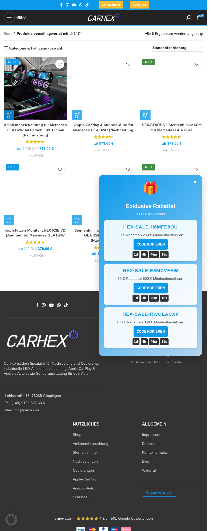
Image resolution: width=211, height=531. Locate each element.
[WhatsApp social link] (81, 5)
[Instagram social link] (67, 5)
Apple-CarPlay (84, 479)
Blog (145, 461)
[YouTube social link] (74, 5)
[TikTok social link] (87, 5)
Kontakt (139, 4)
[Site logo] (103, 17)
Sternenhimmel (85, 452)
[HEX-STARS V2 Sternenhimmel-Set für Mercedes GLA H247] (171, 88)
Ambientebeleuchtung (90, 444)
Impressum (151, 434)
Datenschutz (152, 444)
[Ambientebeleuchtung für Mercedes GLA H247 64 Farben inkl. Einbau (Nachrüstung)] (35, 88)
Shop (77, 434)
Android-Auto (83, 488)
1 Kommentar (172, 362)
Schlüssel (80, 497)
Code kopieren (151, 244)
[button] (11, 519)
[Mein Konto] (189, 17)
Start (8, 33)
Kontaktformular (155, 452)
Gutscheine (111, 4)
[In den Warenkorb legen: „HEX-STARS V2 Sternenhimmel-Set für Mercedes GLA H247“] (145, 115)
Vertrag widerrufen (159, 492)
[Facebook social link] (61, 5)
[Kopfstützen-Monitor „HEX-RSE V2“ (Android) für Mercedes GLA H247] (35, 193)
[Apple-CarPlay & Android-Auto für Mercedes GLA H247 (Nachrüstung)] (103, 88)
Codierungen (83, 470)
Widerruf (149, 470)
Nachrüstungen (85, 461)
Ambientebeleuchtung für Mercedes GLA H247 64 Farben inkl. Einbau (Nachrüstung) (35, 130)
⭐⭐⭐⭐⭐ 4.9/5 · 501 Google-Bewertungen (114, 518)
